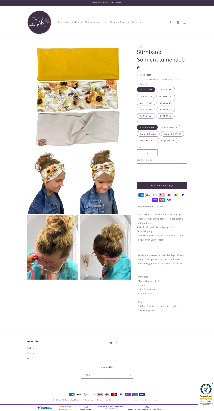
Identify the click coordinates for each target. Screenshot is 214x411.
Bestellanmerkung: (144, 160)
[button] (69, 22)
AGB (118, 400)
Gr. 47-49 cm (146, 103)
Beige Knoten (146, 140)
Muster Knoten (147, 127)
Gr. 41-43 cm (146, 96)
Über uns (31, 353)
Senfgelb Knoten (148, 134)
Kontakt (31, 358)
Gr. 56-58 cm (166, 109)
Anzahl (139, 147)
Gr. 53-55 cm (146, 109)
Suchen (30, 348)
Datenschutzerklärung (105, 400)
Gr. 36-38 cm (146, 89)
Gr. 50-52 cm (166, 103)
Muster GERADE (169, 127)
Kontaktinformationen (141, 400)
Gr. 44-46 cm (165, 96)
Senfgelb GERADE (172, 134)
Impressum (156, 400)
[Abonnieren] (130, 375)
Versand (151, 79)
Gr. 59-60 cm (146, 116)
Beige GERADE (167, 140)
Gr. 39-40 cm (166, 89)
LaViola (62, 400)
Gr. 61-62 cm (166, 116)
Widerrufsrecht (88, 400)
